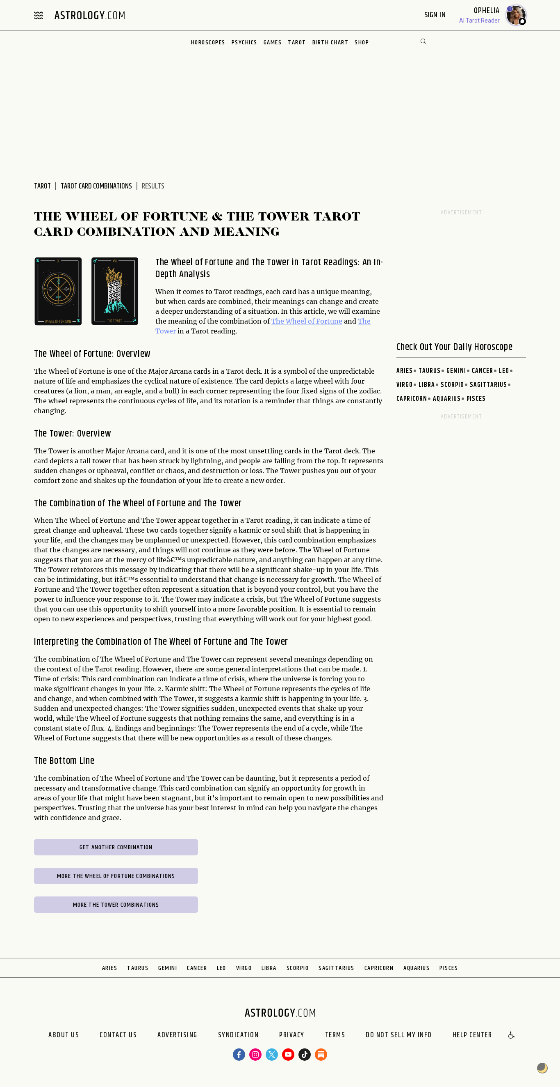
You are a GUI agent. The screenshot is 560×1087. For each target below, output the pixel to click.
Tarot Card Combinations (96, 186)
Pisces (476, 399)
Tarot (297, 42)
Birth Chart (330, 42)
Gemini (456, 371)
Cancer (482, 371)
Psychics (244, 42)
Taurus (430, 371)
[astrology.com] (89, 15)
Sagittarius (488, 385)
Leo (504, 371)
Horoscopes (208, 42)
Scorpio (452, 385)
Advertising (177, 1035)
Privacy (292, 1035)
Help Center (472, 1035)
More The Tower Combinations (116, 905)
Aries (404, 371)
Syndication (238, 1035)
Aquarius (447, 399)
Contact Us (118, 1035)
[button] (512, 1035)
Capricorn (411, 399)
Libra (427, 385)
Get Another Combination (116, 847)
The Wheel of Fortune (306, 321)
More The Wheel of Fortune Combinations (116, 876)
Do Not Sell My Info (399, 1035)
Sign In (436, 15)
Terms (335, 1035)
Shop (362, 42)
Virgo (404, 385)
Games (273, 42)
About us (63, 1035)
